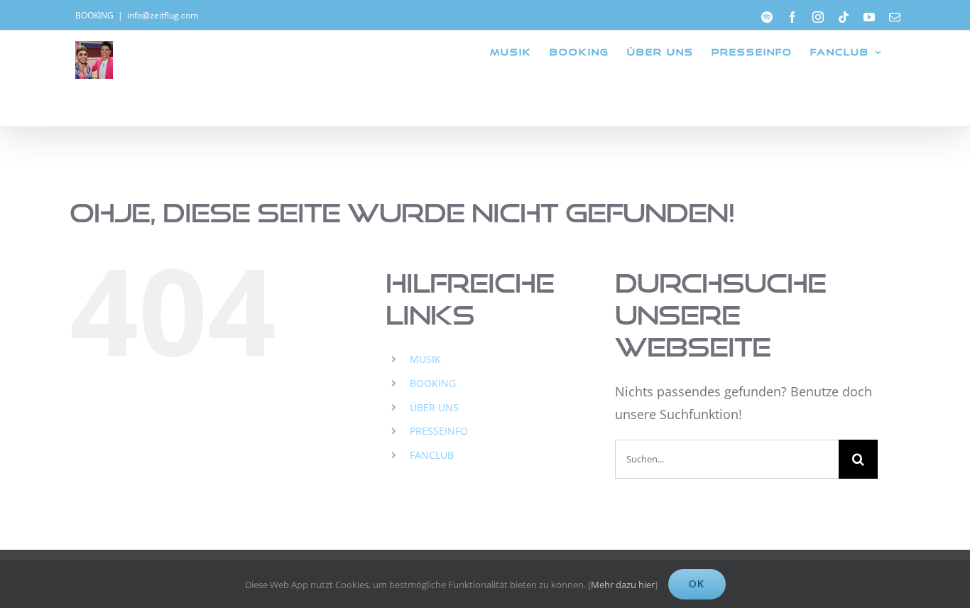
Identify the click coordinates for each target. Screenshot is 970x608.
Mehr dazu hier (623, 584)
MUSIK (425, 359)
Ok (697, 584)
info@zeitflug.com (162, 15)
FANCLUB (432, 455)
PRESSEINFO (439, 431)
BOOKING (433, 383)
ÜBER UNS (434, 407)
